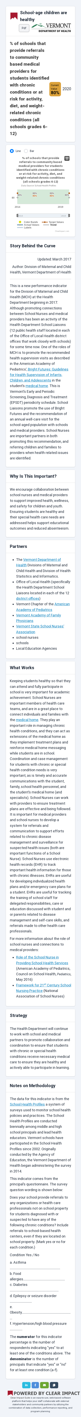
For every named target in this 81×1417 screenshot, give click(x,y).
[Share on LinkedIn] (26, 1385)
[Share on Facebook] (35, 1385)
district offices (27, 598)
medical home (37, 386)
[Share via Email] (44, 1385)
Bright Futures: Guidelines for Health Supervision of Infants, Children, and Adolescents (39, 375)
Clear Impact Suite (20, 1398)
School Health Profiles (27, 1104)
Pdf (24, 28)
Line (18, 151)
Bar (32, 151)
